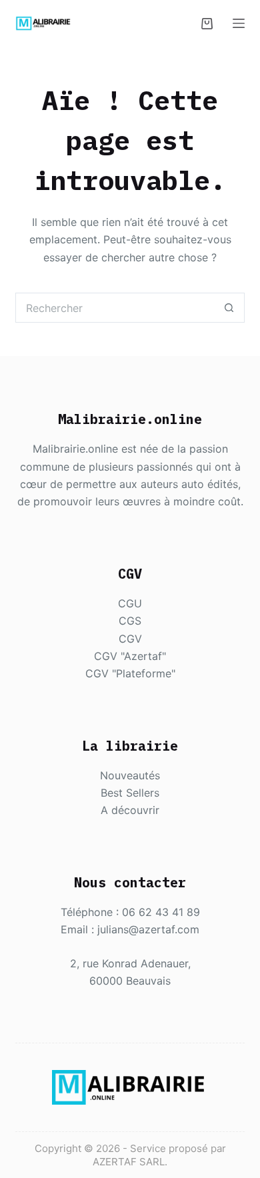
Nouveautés (130, 775)
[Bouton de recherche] (230, 308)
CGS (130, 620)
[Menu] (239, 23)
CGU (130, 603)
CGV (130, 638)
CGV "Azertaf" (130, 656)
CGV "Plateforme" (130, 673)
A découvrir (130, 810)
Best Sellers (130, 792)
